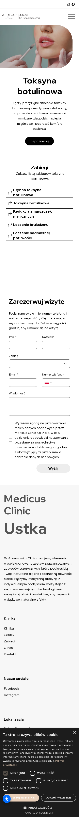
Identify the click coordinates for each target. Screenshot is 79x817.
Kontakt (10, 654)
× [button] (74, 732)
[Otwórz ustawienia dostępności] (7, 799)
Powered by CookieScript (40, 812)
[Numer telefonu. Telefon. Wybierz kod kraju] (48, 382)
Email (13, 374)
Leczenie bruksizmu (30, 224)
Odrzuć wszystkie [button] (58, 797)
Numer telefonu (53, 374)
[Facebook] (73, 4)
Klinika (9, 628)
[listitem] (39, 192)
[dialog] (39, 772)
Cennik (9, 635)
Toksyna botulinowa (31, 203)
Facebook (11, 688)
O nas (8, 648)
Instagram (11, 695)
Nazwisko (48, 337)
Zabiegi (9, 641)
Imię (12, 337)
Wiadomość (17, 393)
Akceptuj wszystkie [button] (21, 797)
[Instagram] (68, 4)
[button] (39, 808)
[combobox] (39, 363)
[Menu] (71, 16)
